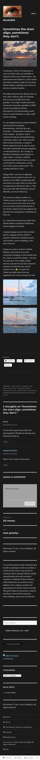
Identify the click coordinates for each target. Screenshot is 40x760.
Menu (33, 13)
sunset (5, 395)
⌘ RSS (5, 749)
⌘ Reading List (9, 737)
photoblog (6, 392)
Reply (6, 442)
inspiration (25, 386)
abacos (28, 388)
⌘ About (6, 722)
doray (5, 422)
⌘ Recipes (7, 732)
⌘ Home (6, 717)
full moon (13, 390)
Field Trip (15, 386)
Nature (5, 388)
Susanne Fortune (10, 450)
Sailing (22, 392)
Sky (9, 388)
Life (31, 386)
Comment (30, 503)
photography (15, 392)
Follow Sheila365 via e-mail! (17, 631)
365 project (21, 388)
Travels (13, 388)
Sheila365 (9, 20)
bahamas (6, 390)
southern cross (30, 392)
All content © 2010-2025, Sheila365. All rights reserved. (18, 743)
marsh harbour (22, 390)
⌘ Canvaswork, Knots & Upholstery (17, 727)
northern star (32, 390)
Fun (20, 386)
